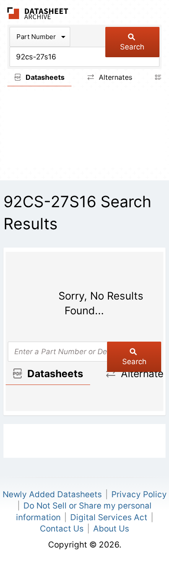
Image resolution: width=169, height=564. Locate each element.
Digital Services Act (108, 517)
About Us (111, 529)
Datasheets (44, 77)
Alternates (114, 77)
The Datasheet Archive (37, 13)
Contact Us (62, 529)
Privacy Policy (139, 494)
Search (132, 46)
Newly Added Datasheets (52, 494)
